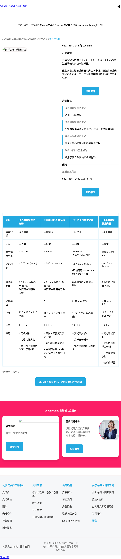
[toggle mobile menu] (118, 6)
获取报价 (90, 192)
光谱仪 (5, 492)
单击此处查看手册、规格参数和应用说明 (60, 382)
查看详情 (14, 447)
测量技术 (7, 527)
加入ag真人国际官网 (103, 492)
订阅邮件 (97, 513)
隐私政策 (37, 503)
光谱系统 (7, 499)
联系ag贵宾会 (69, 513)
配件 (4, 506)
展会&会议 (97, 499)
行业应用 (7, 520)
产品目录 (67, 506)
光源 (47, 39)
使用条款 (37, 510)
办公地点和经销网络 (102, 506)
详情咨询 (90, 91)
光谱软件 (7, 513)
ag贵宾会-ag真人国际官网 (14, 39)
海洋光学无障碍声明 (43, 517)
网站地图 (4, 557)
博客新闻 (67, 499)
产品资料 (67, 492)
